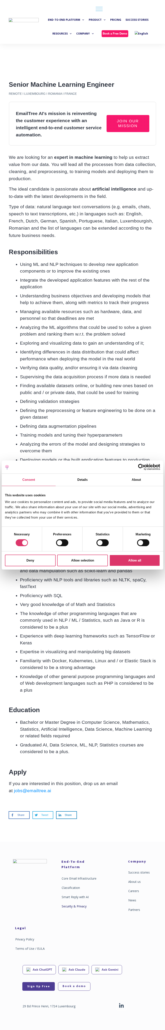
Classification (71, 888)
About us (134, 882)
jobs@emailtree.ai (32, 790)
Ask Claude (77, 969)
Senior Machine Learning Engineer (61, 84)
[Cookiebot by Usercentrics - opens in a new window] (141, 467)
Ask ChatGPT (42, 969)
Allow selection (82, 560)
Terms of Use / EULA (30, 948)
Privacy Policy (24, 939)
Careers (133, 891)
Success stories (139, 872)
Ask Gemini (110, 969)
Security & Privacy (74, 906)
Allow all (134, 560)
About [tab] (136, 479)
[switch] (62, 542)
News (132, 900)
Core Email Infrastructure (79, 878)
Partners (134, 910)
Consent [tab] (28, 479)
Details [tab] (82, 479)
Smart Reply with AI (75, 897)
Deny (30, 560)
